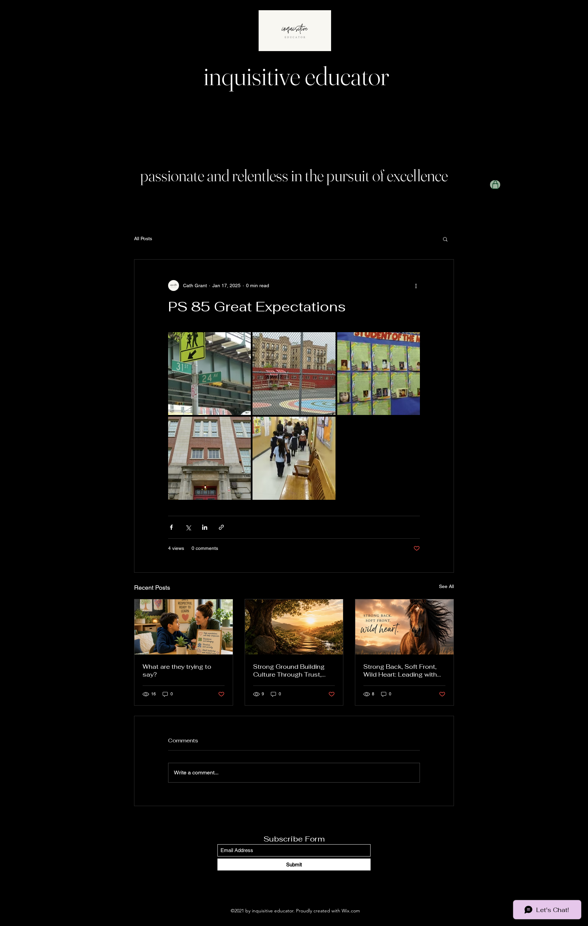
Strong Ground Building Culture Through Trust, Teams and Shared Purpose (289, 670)
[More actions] (416, 285)
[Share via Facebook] (171, 527)
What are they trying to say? (177, 670)
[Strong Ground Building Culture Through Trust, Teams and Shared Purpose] (294, 626)
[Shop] (495, 184)
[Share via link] (221, 527)
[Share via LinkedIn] (204, 527)
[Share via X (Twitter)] (188, 527)
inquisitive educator (296, 76)
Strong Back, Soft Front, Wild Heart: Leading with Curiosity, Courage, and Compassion (400, 670)
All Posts (143, 238)
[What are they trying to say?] (183, 626)
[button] (445, 239)
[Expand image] (209, 373)
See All (446, 586)
